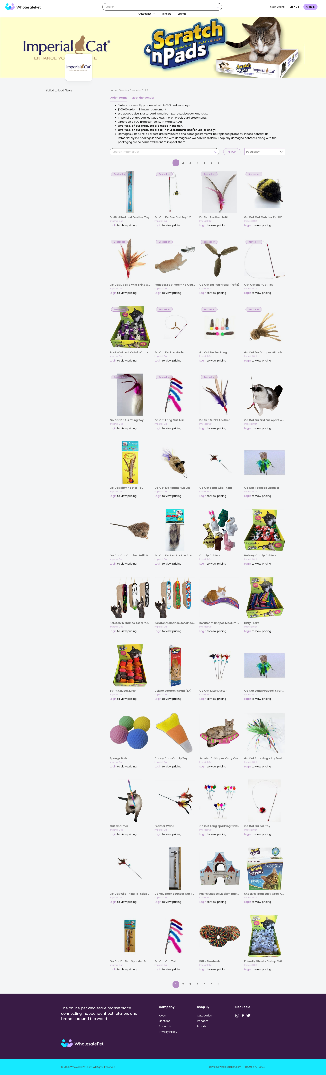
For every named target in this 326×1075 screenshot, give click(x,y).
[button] (153, 13)
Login (113, 225)
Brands (182, 13)
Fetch (232, 152)
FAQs (162, 1015)
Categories (144, 13)
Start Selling (277, 6)
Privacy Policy (168, 1032)
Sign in (310, 6)
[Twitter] (248, 1016)
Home (113, 90)
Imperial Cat (116, 221)
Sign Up (294, 6)
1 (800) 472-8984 (254, 1067)
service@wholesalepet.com (225, 1067)
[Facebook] (242, 1016)
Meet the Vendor (143, 98)
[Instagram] (237, 1016)
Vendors (166, 13)
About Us (165, 1026)
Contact (164, 1021)
